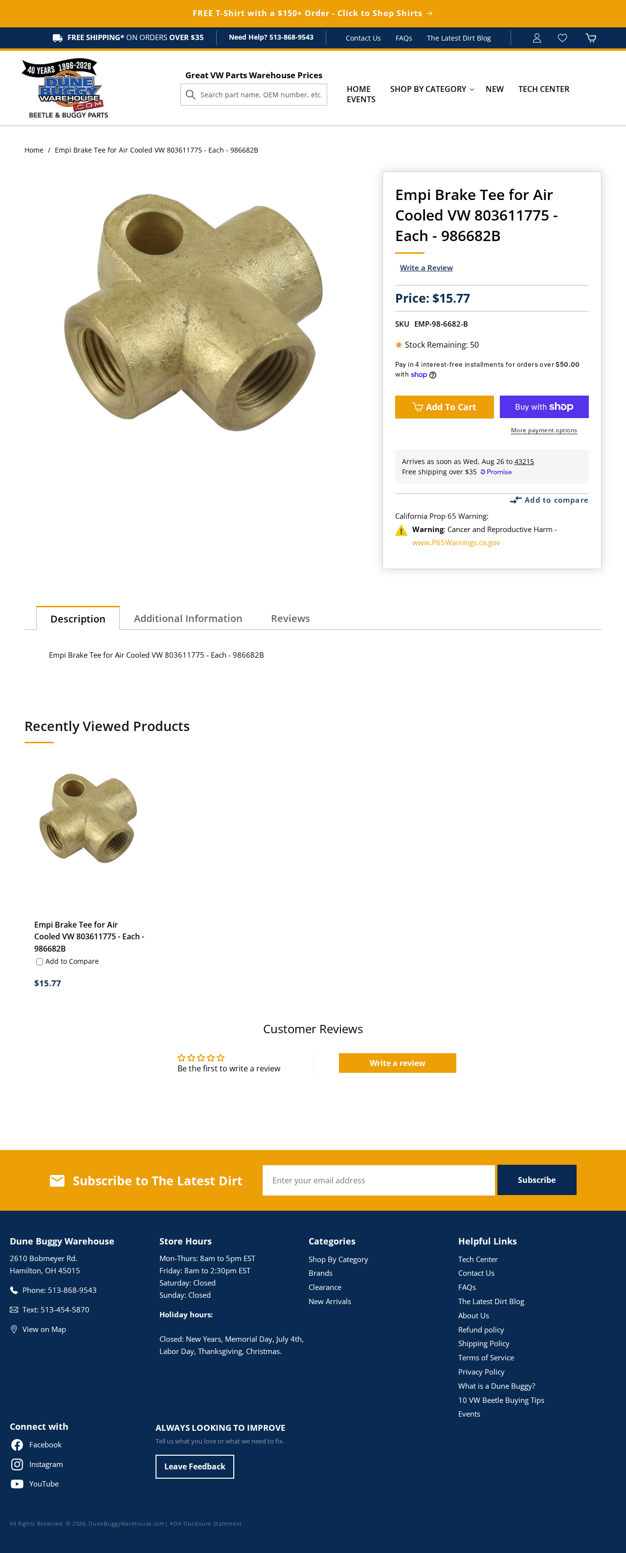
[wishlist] (564, 38)
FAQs (404, 38)
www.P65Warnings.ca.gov (456, 542)
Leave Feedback (194, 1466)
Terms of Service (486, 1357)
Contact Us (363, 38)
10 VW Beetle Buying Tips (501, 1400)
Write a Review (426, 267)
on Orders (135, 37)
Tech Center (478, 1259)
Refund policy (481, 1329)
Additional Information (188, 618)
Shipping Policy (484, 1343)
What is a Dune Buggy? (496, 1386)
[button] (428, 89)
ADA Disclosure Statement (206, 1523)
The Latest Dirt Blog (459, 38)
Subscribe (537, 1180)
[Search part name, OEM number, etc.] (190, 94)
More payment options (544, 430)
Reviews (290, 618)
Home (34, 150)
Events (469, 1414)
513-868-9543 (290, 37)
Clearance (325, 1287)
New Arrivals (330, 1301)
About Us (473, 1315)
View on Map (44, 1329)
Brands (321, 1273)
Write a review (397, 1063)
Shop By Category (338, 1259)
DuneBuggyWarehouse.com (126, 1523)
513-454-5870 (65, 1309)
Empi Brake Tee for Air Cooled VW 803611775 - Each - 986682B (89, 936)
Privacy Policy (481, 1371)
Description (78, 618)
